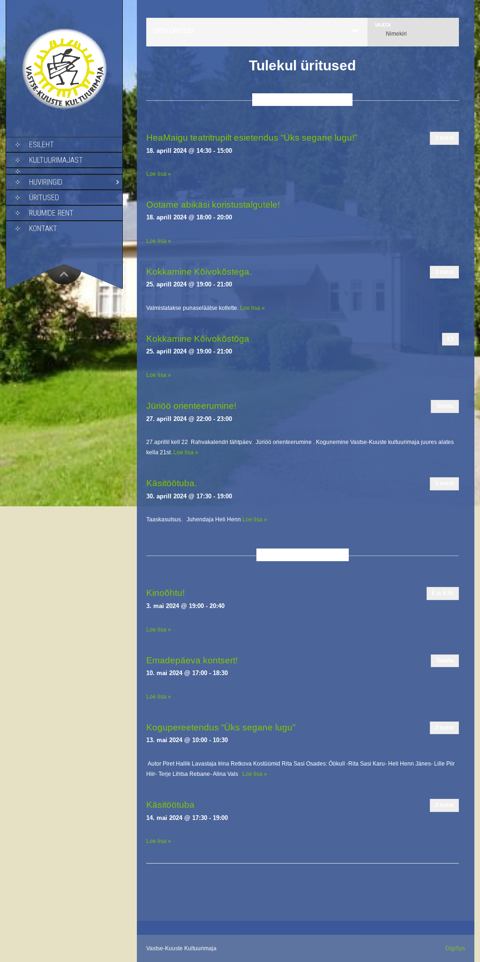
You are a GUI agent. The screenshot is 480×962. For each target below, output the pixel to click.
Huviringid (45, 182)
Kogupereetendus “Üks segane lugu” (220, 727)
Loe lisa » (158, 174)
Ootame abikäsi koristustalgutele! (213, 205)
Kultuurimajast (56, 160)
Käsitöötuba (170, 805)
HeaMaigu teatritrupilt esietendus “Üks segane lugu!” (251, 138)
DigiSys (455, 948)
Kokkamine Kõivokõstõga (197, 339)
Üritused (44, 197)
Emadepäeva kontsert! (192, 660)
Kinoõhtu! (165, 593)
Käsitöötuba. (171, 483)
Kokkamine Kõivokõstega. (199, 272)
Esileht (41, 144)
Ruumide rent (51, 213)
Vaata (383, 25)
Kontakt (43, 228)
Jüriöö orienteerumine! (191, 406)
